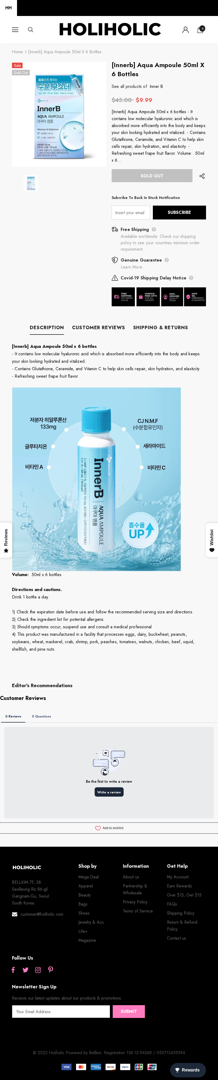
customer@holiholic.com (41, 914)
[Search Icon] (36, 29)
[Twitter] (25, 970)
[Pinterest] (50, 970)
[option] (59, 114)
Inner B (156, 86)
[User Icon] (185, 30)
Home (17, 52)
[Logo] (110, 29)
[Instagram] (38, 970)
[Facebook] (13, 970)
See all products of (129, 86)
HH (8, 8)
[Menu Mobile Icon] (15, 30)
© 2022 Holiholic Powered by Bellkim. (68, 1053)
